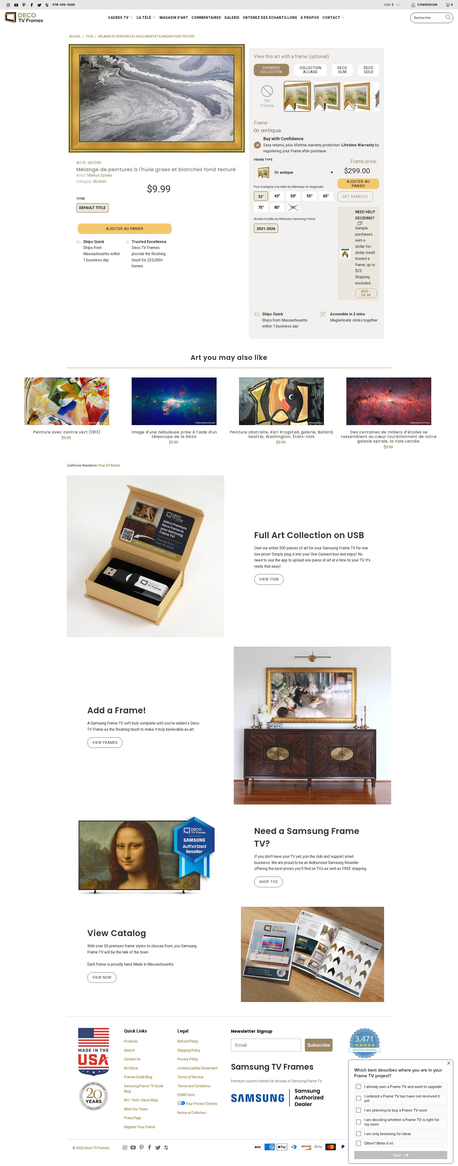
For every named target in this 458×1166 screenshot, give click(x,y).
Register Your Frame (139, 1127)
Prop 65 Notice (109, 465)
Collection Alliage (310, 70)
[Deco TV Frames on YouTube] (16, 4)
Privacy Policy (187, 1059)
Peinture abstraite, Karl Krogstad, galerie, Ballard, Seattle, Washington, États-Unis (281, 401)
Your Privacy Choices (201, 1104)
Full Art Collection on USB (309, 535)
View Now (101, 977)
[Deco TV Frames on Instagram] (8, 4)
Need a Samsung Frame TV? (306, 837)
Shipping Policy (188, 1050)
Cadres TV (118, 18)
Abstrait (99, 181)
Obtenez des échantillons (270, 18)
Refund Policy (187, 1041)
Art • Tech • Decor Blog (141, 1100)
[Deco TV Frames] (24, 18)
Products (131, 1041)
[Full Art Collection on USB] (145, 556)
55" (309, 196)
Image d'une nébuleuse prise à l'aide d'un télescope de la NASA (174, 401)
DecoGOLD (368, 70)
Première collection (271, 70)
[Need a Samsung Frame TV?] (145, 855)
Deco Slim (342, 70)
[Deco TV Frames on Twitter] (39, 4)
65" (326, 196)
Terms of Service (190, 1077)
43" (277, 196)
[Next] (375, 96)
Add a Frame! (116, 710)
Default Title (92, 208)
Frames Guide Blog (138, 1077)
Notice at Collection (191, 1113)
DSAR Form (186, 1095)
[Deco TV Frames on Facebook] (31, 4)
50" (293, 196)
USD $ (389, 4)
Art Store (131, 1068)
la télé (144, 18)
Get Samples (355, 196)
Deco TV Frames (96, 1148)
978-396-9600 (63, 4)
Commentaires (206, 18)
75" (261, 207)
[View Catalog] (312, 954)
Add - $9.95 (366, 293)
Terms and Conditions (193, 1086)
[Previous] (258, 96)
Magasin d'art (174, 18)
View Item (269, 579)
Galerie (231, 18)
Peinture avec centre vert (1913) (66, 401)
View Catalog (116, 933)
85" (277, 207)
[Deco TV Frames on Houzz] (47, 4)
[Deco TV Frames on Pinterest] (23, 4)
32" (261, 196)
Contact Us (132, 1059)
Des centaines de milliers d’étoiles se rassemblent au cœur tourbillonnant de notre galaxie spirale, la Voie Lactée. (388, 401)
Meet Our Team (136, 1109)
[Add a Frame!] (312, 725)
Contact (332, 18)
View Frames (105, 742)
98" (293, 207)
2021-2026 (266, 229)
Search (129, 1050)
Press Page (132, 1118)
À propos (310, 18)
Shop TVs (268, 882)
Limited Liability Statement (197, 1068)
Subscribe (318, 1045)
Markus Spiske (99, 175)
